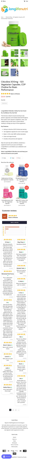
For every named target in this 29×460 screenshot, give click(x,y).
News (14, 441)
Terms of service (14, 444)
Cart (27, 1)
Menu (4, 1)
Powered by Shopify (22, 457)
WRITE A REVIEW (14, 222)
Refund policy (14, 446)
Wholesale (14, 443)
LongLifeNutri (14, 457)
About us (14, 439)
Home (2, 17)
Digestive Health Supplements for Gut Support (14, 422)
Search (14, 437)
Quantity (3, 100)
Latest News (14, 420)
